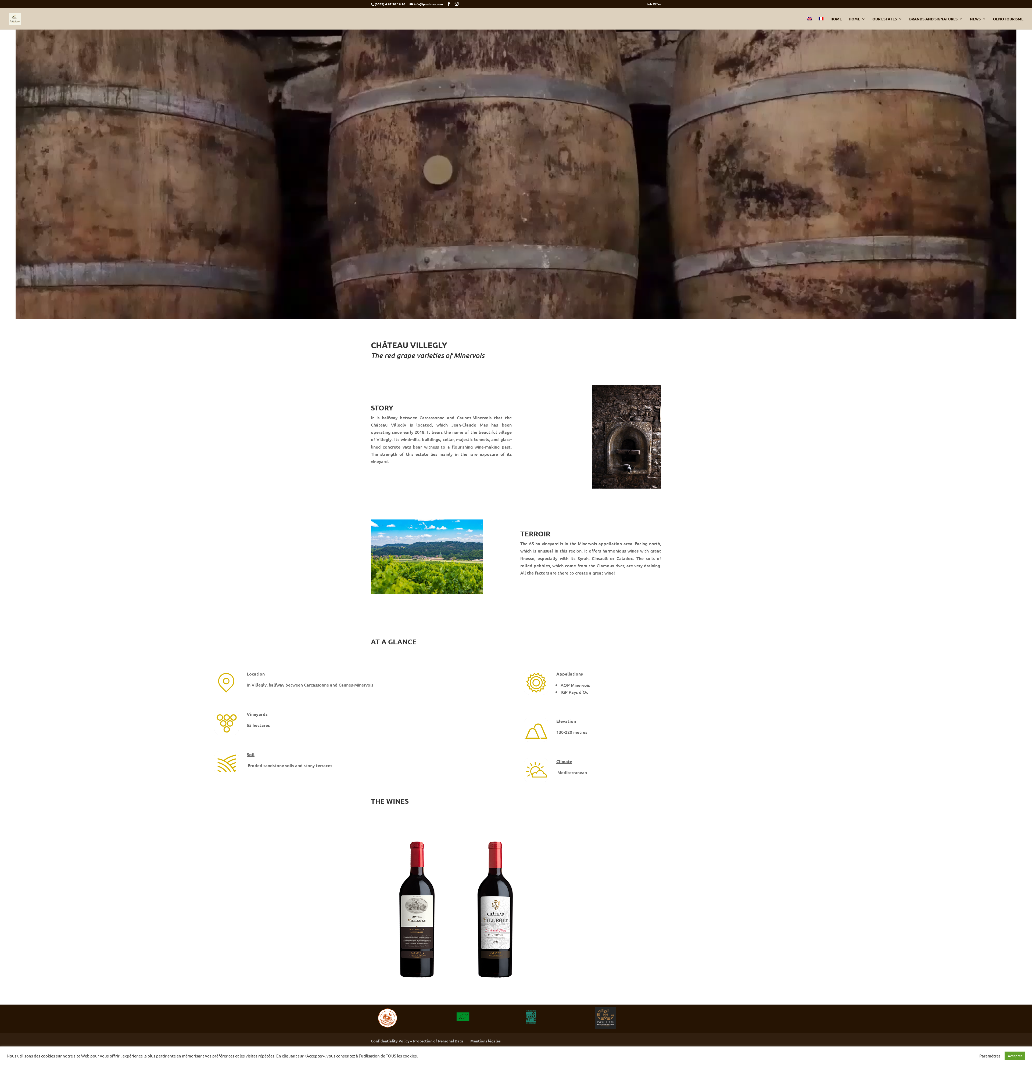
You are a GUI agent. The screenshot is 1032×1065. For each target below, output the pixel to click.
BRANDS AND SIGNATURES (933, 19)
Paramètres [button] (990, 1055)
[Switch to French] (821, 23)
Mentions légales (485, 1040)
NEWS (975, 19)
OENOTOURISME (1008, 19)
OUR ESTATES (884, 19)
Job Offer (654, 4)
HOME (836, 19)
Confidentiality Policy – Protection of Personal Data (417, 1040)
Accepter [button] (1015, 1055)
